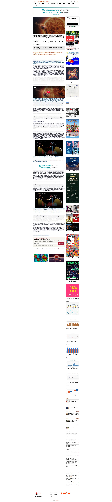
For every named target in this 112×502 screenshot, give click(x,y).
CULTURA (68, 3)
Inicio (35, 3)
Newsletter (35, 5)
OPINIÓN (67, 398)
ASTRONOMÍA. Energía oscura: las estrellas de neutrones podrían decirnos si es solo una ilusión (40, 259)
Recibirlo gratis (61, 243)
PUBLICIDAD (55, 494)
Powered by (70, 26)
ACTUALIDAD (59, 3)
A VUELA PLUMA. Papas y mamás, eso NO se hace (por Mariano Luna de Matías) (74, 414)
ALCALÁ (39, 3)
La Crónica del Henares (43, 1)
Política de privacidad (51, 245)
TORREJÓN (43, 3)
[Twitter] (74, 1)
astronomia (37, 40)
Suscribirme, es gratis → (61, 248)
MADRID (48, 3)
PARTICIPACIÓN (51, 496)
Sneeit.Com (57, 500)
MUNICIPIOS (53, 3)
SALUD (64, 3)
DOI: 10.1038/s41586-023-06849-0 (44, 235)
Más (72, 3)
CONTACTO (51, 494)
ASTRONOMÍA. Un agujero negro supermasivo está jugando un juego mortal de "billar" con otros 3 (56, 259)
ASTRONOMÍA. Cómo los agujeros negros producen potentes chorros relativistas (44, 54)
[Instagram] (71, 1)
